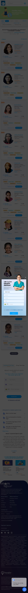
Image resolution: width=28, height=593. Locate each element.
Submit (14, 313)
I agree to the (14, 309)
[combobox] (7, 304)
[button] (14, 292)
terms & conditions (18, 309)
